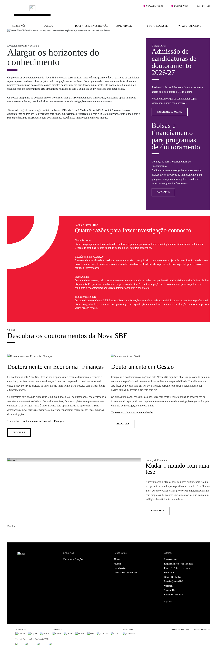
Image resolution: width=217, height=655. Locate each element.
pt (203, 6)
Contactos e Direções (73, 559)
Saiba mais (163, 192)
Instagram (181, 608)
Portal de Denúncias (173, 594)
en (198, 6)
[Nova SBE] (91, 12)
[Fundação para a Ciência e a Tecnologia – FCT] (18, 644)
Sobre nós (18, 26)
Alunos (117, 559)
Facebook (10, 533)
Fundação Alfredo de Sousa (177, 568)
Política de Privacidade (180, 629)
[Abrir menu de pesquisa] (206, 13)
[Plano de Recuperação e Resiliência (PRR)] (29, 644)
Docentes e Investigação (91, 26)
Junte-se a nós (170, 559)
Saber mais (157, 510)
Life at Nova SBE (157, 26)
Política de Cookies (202, 629)
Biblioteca (169, 572)
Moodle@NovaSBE (173, 581)
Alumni (117, 563)
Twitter (17, 533)
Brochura (19, 432)
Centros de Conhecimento (126, 572)
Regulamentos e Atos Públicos (178, 563)
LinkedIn (24, 533)
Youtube (195, 608)
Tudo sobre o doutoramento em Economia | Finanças (35, 421)
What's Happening (189, 26)
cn (208, 6)
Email (31, 533)
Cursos (48, 26)
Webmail (168, 586)
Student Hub (170, 590)
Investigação (119, 568)
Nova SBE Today (154, 6)
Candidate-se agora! (169, 112)
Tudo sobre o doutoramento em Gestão (132, 412)
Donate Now (181, 6)
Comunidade (124, 26)
